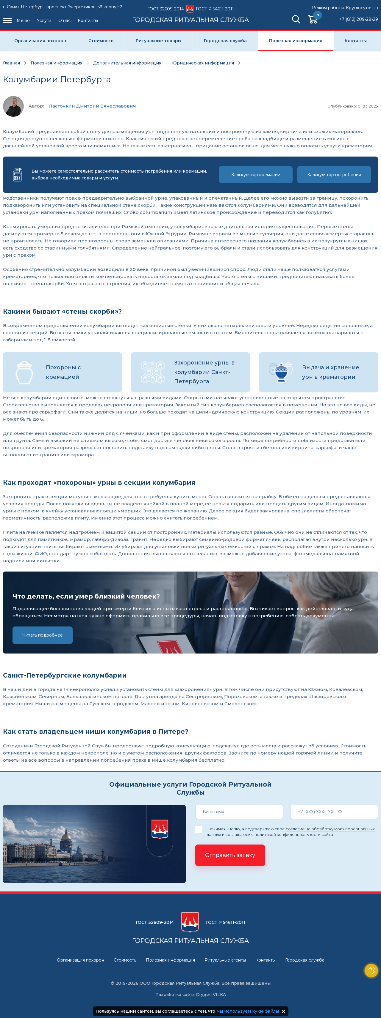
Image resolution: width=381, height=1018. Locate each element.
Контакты (88, 20)
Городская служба (225, 40)
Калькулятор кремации (255, 174)
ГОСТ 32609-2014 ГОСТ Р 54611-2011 (190, 14)
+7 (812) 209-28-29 (358, 19)
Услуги (44, 20)
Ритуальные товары (158, 40)
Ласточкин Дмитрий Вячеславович (92, 106)
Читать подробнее (42, 635)
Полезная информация (295, 40)
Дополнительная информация (127, 63)
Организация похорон (40, 40)
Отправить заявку (230, 855)
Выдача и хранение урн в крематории (330, 372)
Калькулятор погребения (334, 174)
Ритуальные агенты (225, 960)
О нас (64, 20)
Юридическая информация (203, 63)
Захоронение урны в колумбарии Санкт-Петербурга (204, 372)
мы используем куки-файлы (247, 1011)
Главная (11, 63)
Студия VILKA (211, 994)
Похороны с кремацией (63, 372)
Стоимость (100, 40)
